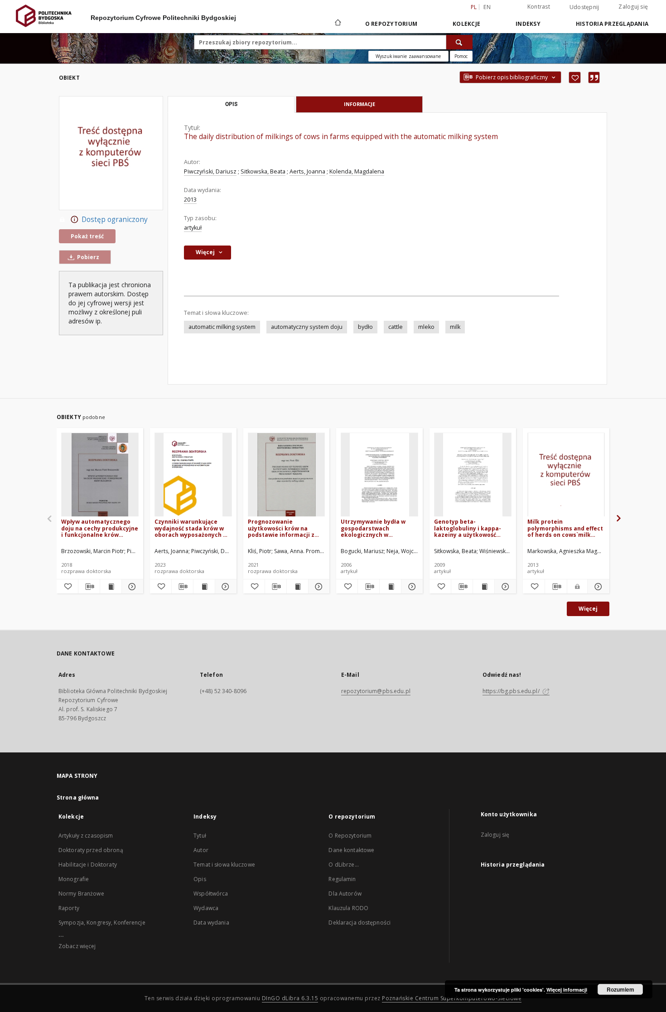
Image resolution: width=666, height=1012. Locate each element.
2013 (190, 199)
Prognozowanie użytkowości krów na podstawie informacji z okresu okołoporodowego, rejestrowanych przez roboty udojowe (285, 528)
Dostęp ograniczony (115, 219)
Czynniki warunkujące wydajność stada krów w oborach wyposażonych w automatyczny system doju (190, 528)
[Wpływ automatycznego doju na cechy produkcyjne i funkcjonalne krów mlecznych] (100, 475)
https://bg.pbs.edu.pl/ (512, 691)
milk (455, 327)
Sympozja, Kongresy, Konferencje (101, 922)
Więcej (588, 608)
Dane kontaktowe (351, 850)
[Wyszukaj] (459, 42)
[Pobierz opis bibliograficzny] (89, 587)
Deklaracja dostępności (359, 922)
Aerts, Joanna (307, 171)
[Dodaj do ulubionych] (575, 77)
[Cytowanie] (594, 77)
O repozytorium (391, 24)
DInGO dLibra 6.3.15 (290, 998)
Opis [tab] (231, 104)
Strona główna (78, 797)
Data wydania (211, 922)
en (487, 7)
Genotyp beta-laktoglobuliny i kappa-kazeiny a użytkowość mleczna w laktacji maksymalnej (467, 528)
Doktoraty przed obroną (90, 850)
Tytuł (199, 835)
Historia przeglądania (612, 24)
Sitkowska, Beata (263, 171)
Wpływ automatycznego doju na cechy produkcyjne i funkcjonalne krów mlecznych (99, 528)
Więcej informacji (566, 989)
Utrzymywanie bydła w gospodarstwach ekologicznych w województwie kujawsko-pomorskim (377, 528)
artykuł (193, 227)
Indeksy (528, 24)
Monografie (73, 879)
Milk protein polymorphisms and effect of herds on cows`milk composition (565, 528)
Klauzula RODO (348, 908)
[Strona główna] (337, 24)
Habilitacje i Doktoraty (87, 864)
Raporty (68, 908)
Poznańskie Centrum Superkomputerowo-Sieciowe (451, 998)
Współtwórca (210, 893)
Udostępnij (584, 7)
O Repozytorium (350, 835)
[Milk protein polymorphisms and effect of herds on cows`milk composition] (566, 475)
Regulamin (342, 879)
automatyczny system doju (307, 327)
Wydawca (205, 908)
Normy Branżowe (81, 893)
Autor (200, 850)
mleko (426, 327)
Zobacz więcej (77, 946)
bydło (365, 327)
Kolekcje (466, 24)
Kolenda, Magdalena (356, 171)
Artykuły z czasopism (85, 835)
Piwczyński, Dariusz (210, 171)
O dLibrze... (343, 864)
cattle (395, 327)
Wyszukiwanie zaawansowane (408, 56)
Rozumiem (620, 989)
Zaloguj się (633, 6)
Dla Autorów (344, 893)
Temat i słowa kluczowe (224, 864)
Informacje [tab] (359, 104)
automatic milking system (222, 327)
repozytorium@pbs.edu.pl (375, 691)
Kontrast (538, 6)
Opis (199, 879)
